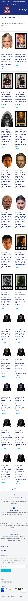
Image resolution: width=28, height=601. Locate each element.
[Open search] (19, 10)
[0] (25, 10)
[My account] (22, 10)
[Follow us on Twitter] (5, 582)
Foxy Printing (4, 50)
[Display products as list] (26, 29)
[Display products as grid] (23, 29)
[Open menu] (2, 10)
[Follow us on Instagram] (8, 582)
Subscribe (6, 570)
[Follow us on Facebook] (2, 582)
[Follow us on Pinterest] (11, 582)
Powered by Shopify (5, 597)
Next (24, 489)
